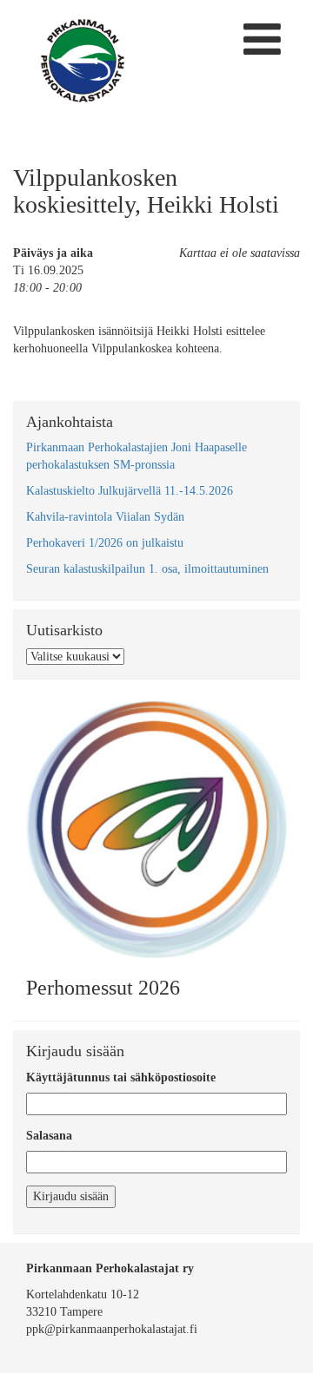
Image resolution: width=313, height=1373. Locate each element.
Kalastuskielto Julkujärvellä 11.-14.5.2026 (129, 490)
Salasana (49, 1135)
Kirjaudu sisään (71, 1196)
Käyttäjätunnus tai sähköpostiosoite (121, 1077)
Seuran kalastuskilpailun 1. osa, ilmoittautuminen (147, 568)
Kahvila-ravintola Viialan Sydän (105, 516)
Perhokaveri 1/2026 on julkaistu (104, 542)
